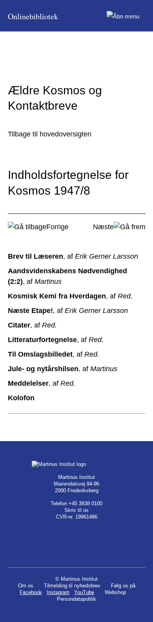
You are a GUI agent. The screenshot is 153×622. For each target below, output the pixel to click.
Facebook (31, 592)
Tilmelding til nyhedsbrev (72, 586)
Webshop (115, 592)
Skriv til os (76, 510)
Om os (25, 586)
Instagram (58, 592)
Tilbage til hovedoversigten (49, 134)
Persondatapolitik (76, 599)
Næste (103, 227)
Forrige (57, 227)
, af (73, 256)
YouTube (84, 592)
